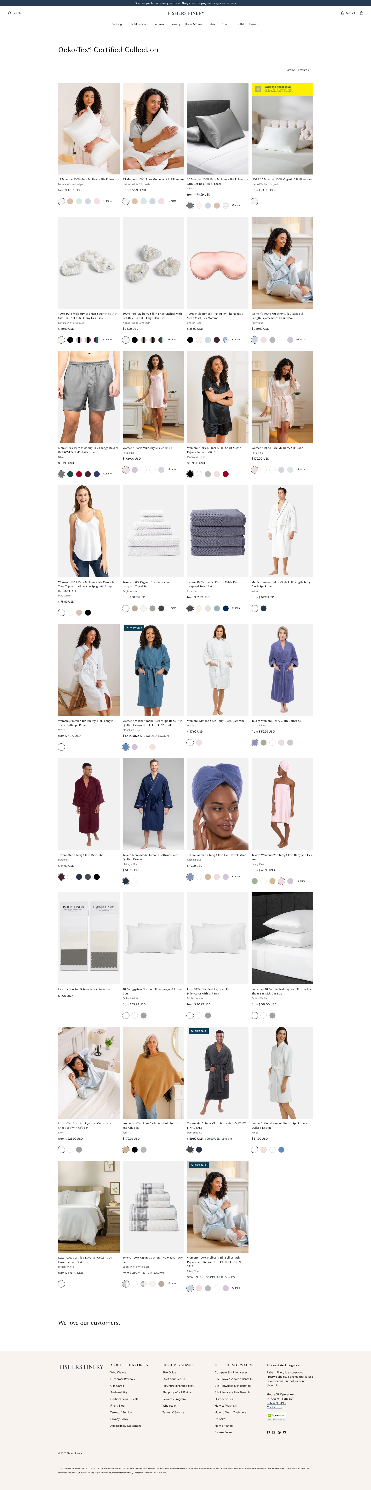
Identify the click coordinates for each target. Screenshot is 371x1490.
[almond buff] (208, 877)
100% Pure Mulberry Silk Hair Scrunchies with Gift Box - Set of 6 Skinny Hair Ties (87, 316)
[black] (70, 340)
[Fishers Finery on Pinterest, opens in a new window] (279, 1432)
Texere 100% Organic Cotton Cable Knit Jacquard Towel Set (213, 584)
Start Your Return (174, 1379)
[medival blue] (79, 877)
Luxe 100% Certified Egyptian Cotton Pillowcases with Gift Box (211, 991)
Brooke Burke (223, 1432)
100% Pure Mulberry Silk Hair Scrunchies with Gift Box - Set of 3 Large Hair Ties (152, 316)
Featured (303, 70)
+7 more (236, 876)
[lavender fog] (290, 340)
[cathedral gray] (152, 608)
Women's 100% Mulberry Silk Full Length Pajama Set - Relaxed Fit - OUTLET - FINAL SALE (214, 1262)
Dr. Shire (220, 1419)
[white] (143, 470)
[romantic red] (225, 474)
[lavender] (134, 747)
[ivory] (281, 340)
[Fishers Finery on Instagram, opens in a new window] (274, 1432)
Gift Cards (117, 1386)
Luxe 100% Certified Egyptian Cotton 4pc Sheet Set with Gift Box (85, 1126)
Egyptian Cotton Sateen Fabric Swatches (84, 989)
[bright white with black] (126, 1284)
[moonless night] (190, 474)
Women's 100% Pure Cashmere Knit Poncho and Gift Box (151, 1126)
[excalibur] (190, 608)
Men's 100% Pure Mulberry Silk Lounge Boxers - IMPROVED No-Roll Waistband (88, 450)
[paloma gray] (143, 1015)
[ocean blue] (97, 474)
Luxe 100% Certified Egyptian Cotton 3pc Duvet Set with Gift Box (85, 1260)
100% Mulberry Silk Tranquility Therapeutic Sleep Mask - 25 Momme (215, 316)
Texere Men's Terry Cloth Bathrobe (80, 855)
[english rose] (97, 201)
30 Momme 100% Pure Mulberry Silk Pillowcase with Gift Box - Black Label (217, 181)
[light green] (79, 201)
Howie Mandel (224, 1425)
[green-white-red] (97, 340)
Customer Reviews (122, 1379)
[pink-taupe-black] (79, 340)
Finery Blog (117, 1405)
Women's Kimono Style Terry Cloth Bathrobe (216, 721)
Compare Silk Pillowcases (231, 1372)
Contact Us (274, 1407)
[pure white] (61, 612)
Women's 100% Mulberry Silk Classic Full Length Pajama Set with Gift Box (278, 316)
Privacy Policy (119, 1419)
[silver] (190, 205)
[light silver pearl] (272, 340)
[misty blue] (88, 201)
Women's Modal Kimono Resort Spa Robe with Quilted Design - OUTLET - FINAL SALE (152, 723)
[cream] (143, 608)
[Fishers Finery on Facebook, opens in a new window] (268, 1432)
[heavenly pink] (152, 747)
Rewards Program (174, 1399)
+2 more (172, 469)
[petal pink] (263, 340)
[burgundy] (217, 340)
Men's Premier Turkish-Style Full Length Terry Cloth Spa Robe (281, 584)
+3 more (236, 205)
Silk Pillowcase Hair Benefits (233, 1392)
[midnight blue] (263, 608)
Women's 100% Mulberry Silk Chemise (147, 448)
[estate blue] (225, 608)
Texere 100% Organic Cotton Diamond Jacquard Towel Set (147, 584)
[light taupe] (208, 608)
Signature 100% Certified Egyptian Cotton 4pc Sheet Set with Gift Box (281, 991)
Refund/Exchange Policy (178, 1386)
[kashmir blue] (254, 742)
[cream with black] (143, 1284)
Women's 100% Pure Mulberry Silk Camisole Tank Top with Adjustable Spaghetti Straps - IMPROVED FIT (86, 586)
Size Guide (169, 1372)
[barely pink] (281, 742)
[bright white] (126, 608)
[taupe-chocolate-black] (88, 340)
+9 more (172, 201)
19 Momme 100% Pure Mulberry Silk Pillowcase (88, 179)
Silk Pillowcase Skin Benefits (233, 1386)
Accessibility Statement (125, 1425)
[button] (117, 24)
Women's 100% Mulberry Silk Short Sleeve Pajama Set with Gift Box (214, 450)
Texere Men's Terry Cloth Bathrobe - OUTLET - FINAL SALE (217, 1126)
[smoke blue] (217, 608)
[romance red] (79, 474)
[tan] (126, 1149)
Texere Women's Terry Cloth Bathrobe (276, 721)
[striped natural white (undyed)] (225, 205)
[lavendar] (272, 1149)
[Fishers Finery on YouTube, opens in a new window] (284, 1432)
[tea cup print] (225, 340)
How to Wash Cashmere (230, 1412)
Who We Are (118, 1372)
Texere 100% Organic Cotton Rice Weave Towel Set (153, 1260)
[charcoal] (161, 608)
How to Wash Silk (226, 1405)
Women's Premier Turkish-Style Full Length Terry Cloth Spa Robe (85, 723)
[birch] (199, 608)
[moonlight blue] (126, 747)
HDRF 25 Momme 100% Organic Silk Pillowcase (282, 179)
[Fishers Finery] (186, 13)
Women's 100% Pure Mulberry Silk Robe (277, 448)
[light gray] (143, 1149)
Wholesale (169, 1405)
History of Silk (224, 1399)
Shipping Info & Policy (177, 1392)
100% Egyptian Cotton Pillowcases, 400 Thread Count (153, 991)
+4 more (107, 201)
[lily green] (263, 742)
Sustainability (119, 1392)
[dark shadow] (88, 877)
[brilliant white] (126, 1015)
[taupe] (70, 201)
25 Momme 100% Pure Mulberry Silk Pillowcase (153, 179)
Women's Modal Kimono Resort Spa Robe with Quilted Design (281, 1126)
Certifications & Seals (124, 1399)
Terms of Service (121, 1412)
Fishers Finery (74, 1453)
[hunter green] (70, 474)
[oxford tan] (134, 608)
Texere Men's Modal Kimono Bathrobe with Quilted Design (151, 857)
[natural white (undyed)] (61, 201)
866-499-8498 (276, 1403)
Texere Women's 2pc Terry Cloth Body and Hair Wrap (282, 857)
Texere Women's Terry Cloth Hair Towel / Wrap (216, 855)
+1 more (107, 339)
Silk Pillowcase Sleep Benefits (234, 1379)
